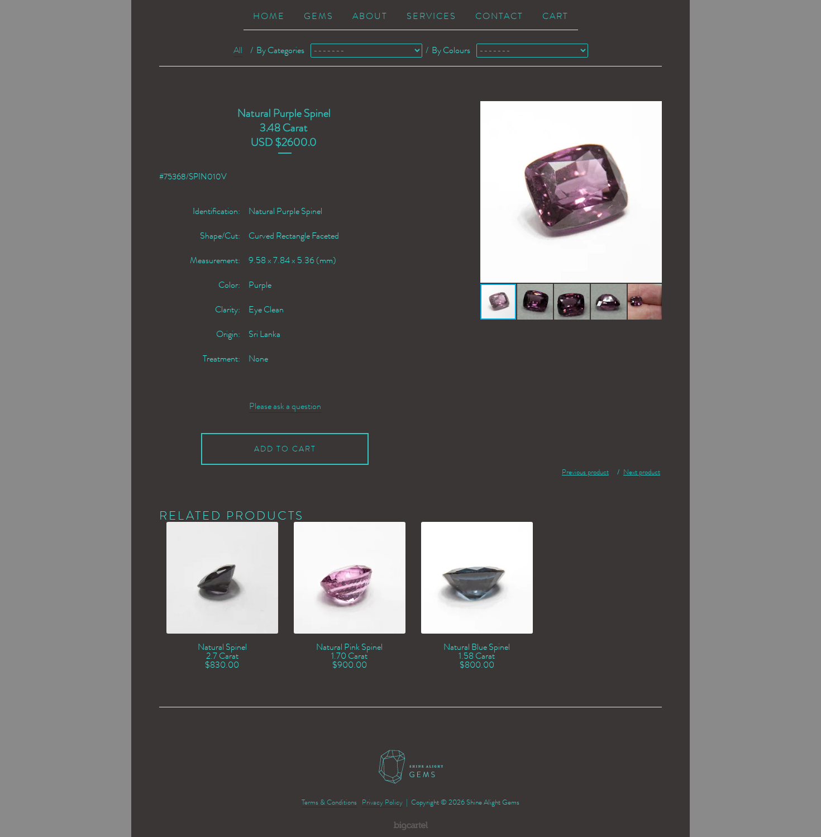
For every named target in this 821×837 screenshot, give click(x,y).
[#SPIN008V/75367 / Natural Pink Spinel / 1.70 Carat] (349, 578)
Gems (318, 16)
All (237, 50)
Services (431, 16)
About (370, 16)
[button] (652, 192)
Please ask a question (285, 406)
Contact (499, 16)
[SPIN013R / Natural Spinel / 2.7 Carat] (222, 578)
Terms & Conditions (329, 802)
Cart (555, 16)
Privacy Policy (382, 802)
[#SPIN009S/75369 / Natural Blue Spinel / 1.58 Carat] (477, 578)
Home (269, 16)
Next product (641, 472)
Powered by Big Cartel (411, 825)
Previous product (585, 472)
